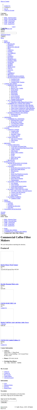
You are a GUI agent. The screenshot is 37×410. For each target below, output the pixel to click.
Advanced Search (5, 34)
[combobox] (9, 33)
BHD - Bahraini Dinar (10, 17)
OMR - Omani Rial (9, 21)
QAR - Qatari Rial (9, 22)
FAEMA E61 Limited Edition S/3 (10, 340)
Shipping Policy (8, 385)
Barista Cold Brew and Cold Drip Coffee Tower (15, 322)
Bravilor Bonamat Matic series (9, 284)
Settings (3, 213)
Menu (2, 38)
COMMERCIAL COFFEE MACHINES (15, 231)
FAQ (5, 383)
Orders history (8, 376)
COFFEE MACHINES (10, 230)
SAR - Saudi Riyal (9, 24)
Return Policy (8, 388)
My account (7, 374)
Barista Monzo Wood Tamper (9, 265)
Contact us (7, 373)
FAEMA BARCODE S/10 (8, 303)
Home (5, 228)
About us (6, 371)
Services (6, 386)
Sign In (6, 9)
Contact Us (7, 6)
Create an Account (9, 10)
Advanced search (9, 377)
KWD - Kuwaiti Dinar (10, 19)
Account (3, 212)
